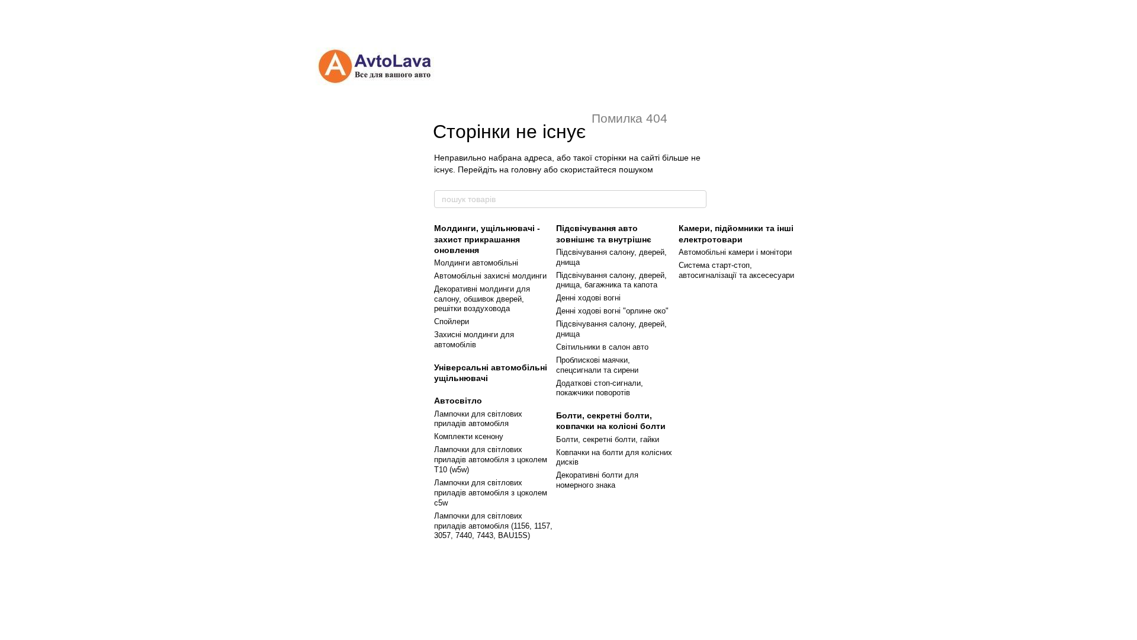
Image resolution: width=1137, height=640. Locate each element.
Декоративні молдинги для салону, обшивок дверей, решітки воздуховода (482, 298)
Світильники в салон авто (602, 347)
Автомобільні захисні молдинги (490, 275)
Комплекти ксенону (468, 436)
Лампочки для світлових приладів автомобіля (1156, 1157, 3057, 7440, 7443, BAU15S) (493, 525)
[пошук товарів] (697, 199)
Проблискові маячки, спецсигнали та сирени (597, 365)
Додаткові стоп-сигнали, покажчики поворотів (599, 388)
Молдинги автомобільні (476, 262)
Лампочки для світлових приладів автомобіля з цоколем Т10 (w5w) (490, 459)
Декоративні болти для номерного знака (597, 480)
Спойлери (451, 321)
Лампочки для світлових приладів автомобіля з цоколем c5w (490, 492)
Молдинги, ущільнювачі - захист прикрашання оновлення (487, 238)
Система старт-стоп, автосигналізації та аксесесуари (736, 270)
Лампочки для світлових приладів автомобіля (478, 418)
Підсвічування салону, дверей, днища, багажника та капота (611, 280)
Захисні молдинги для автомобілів (474, 339)
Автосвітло (458, 400)
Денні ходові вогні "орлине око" (612, 310)
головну (526, 169)
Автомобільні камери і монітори (735, 252)
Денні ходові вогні (588, 297)
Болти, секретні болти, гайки (607, 439)
